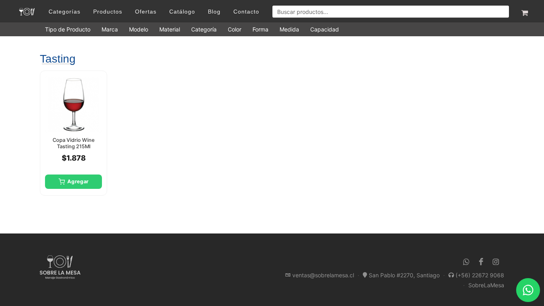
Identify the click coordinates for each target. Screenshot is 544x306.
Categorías (64, 11)
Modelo (138, 29)
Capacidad (324, 29)
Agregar (77, 181)
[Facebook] (481, 261)
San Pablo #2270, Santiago (404, 275)
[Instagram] (495, 261)
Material (169, 29)
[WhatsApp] (466, 261)
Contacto (246, 11)
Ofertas (146, 11)
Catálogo (182, 11)
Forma (260, 29)
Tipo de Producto (67, 29)
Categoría (204, 29)
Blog (214, 11)
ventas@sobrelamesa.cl (323, 275)
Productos (107, 11)
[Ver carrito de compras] (524, 11)
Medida (289, 29)
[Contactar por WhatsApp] (528, 290)
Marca (110, 29)
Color (234, 29)
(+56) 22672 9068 (480, 275)
